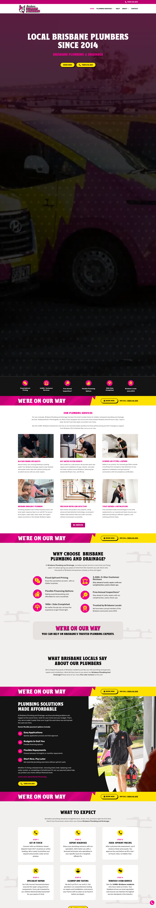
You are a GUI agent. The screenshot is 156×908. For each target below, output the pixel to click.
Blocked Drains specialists (29, 461)
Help (118, 8)
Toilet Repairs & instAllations (115, 506)
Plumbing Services (104, 8)
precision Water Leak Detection (73, 506)
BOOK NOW (67, 65)
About (124, 8)
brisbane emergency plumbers (30, 506)
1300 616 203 (87, 65)
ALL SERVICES (78, 525)
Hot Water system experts (71, 461)
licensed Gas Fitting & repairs (114, 461)
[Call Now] (151, 903)
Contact (134, 8)
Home (92, 8)
